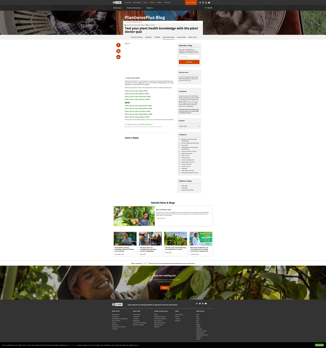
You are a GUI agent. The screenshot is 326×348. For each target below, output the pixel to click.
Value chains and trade (187, 170)
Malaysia (198, 324)
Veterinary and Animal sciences (189, 172)
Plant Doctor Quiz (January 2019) (137, 99)
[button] (200, 2)
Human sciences (185, 166)
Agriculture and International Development (137, 126)
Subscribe (189, 62)
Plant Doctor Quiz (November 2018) (138, 108)
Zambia (198, 339)
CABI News (184, 185)
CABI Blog (184, 188)
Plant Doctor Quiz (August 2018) (137, 117)
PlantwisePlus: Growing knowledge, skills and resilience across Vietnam (124, 249)
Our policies (136, 316)
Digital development (186, 153)
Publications (115, 324)
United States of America (202, 335)
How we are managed (138, 324)
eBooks (156, 314)
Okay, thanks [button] (319, 345)
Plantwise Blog (73, 345)
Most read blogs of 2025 (163, 209)
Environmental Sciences (187, 162)
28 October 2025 (119, 254)
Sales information (158, 324)
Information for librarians (160, 318)
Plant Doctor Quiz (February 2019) (138, 96)
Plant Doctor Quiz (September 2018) (138, 114)
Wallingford (199, 337)
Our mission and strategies (139, 322)
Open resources (158, 320)
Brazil (197, 314)
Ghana (197, 318)
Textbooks (156, 327)
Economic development (187, 160)
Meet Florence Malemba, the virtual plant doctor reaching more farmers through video (199, 249)
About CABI (128, 2)
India (197, 320)
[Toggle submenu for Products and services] (142, 8)
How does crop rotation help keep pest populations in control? (175, 248)
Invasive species (185, 157)
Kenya (197, 322)
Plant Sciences (158, 126)
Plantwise (129, 124)
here (139, 345)
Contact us (152, 2)
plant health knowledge (144, 124)
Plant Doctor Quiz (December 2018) (138, 106)
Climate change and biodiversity (190, 143)
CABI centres (167, 2)
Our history (136, 318)
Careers (145, 2)
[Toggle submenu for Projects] (153, 8)
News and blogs (137, 2)
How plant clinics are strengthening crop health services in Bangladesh (148, 249)
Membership (136, 320)
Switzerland (199, 329)
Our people (115, 329)
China (197, 316)
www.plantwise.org (185, 80)
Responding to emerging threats (120, 318)
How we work (115, 316)
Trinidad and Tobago (201, 331)
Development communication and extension (189, 148)
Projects (114, 322)
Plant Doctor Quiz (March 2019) (137, 94)
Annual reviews (136, 314)
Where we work (115, 314)
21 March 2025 (194, 254)
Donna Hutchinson (192, 101)
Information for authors (160, 316)
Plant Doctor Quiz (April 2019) (136, 91)
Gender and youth (186, 164)
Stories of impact (116, 320)
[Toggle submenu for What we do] (122, 8)
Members (159, 2)
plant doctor (135, 124)
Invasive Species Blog (187, 190)
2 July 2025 (143, 254)
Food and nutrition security (188, 151)
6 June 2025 (168, 252)
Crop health (151, 126)
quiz (152, 124)
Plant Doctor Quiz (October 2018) (137, 111)
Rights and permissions (159, 322)
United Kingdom (200, 333)
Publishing (184, 168)
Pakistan (198, 327)
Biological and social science (119, 327)
